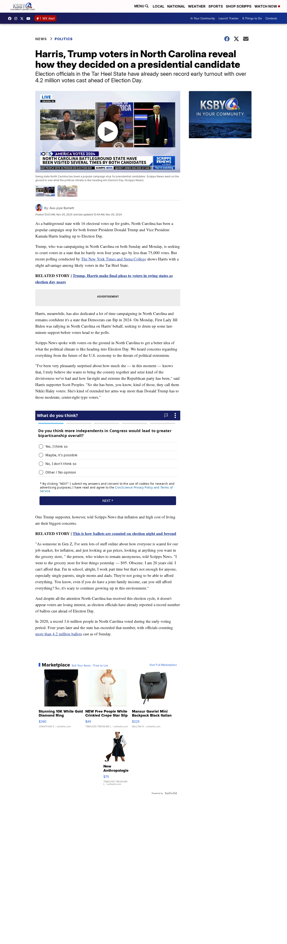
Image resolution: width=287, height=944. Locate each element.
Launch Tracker (229, 18)
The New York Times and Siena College (113, 259)
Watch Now (266, 6)
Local (158, 6)
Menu (139, 6)
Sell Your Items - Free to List (90, 665)
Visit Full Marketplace (163, 664)
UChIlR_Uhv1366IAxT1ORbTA (29, 18)
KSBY (23, 18)
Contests (271, 18)
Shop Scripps (238, 6)
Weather (196, 6)
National (176, 6)
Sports (215, 6)
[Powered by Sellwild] (171, 793)
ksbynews (10, 18)
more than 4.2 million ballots (58, 633)
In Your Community (203, 18)
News (41, 39)
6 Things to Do (252, 18)
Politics (64, 39)
